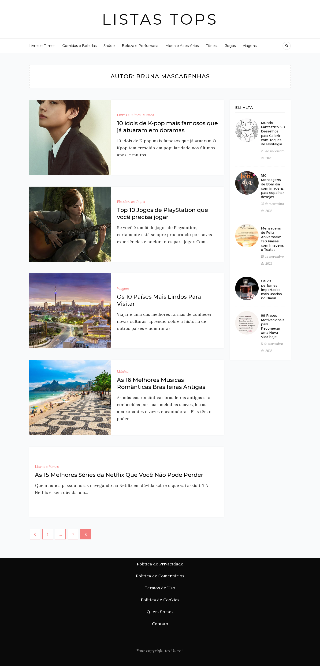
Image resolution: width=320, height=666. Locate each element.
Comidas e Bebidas (79, 45)
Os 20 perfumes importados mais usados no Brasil (271, 289)
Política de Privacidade (160, 564)
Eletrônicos (125, 201)
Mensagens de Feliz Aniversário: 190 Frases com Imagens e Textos (272, 239)
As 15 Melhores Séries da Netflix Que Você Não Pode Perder (119, 474)
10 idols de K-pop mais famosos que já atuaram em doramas (167, 127)
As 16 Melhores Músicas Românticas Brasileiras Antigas (161, 383)
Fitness (212, 45)
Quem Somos (160, 611)
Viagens (250, 45)
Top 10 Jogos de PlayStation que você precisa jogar (162, 213)
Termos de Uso (160, 588)
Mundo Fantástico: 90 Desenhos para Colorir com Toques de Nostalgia (273, 133)
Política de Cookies (160, 599)
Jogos (230, 45)
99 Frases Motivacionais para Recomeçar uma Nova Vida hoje (272, 326)
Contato (160, 623)
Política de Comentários (160, 576)
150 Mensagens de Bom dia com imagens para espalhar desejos (272, 186)
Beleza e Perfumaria (140, 45)
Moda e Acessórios (182, 45)
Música (148, 115)
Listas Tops (160, 19)
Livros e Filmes (42, 45)
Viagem (123, 288)
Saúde (109, 45)
